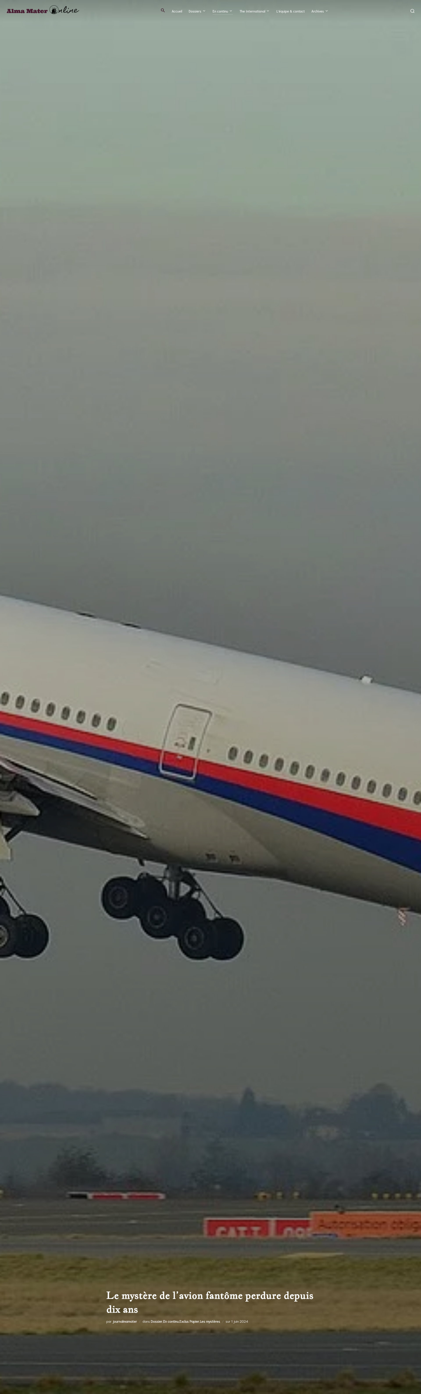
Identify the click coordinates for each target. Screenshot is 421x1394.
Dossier (156, 1321)
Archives (317, 11)
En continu (220, 11)
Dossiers (195, 11)
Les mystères (210, 1321)
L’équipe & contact (291, 11)
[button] (163, 10)
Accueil (177, 11)
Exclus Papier (189, 1321)
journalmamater (124, 1321)
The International (252, 11)
